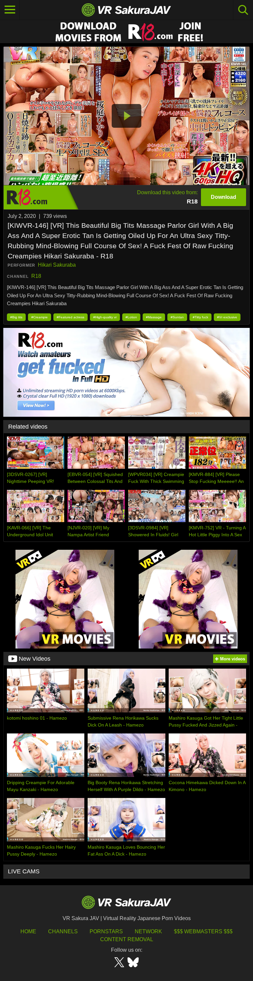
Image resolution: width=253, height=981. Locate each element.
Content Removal (126, 939)
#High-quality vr (105, 317)
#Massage (154, 317)
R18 (36, 276)
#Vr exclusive (227, 317)
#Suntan (177, 317)
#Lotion (131, 317)
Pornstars (106, 931)
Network (148, 931)
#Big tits (16, 317)
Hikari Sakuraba (57, 265)
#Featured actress (70, 317)
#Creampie (39, 317)
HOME (28, 931)
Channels (63, 931)
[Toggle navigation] (10, 10)
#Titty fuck (200, 317)
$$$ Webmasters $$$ (203, 931)
